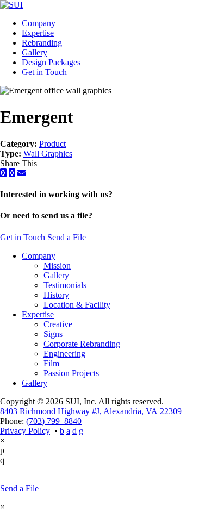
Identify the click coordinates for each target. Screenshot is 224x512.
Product (52, 143)
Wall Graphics (47, 153)
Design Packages (51, 62)
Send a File (66, 237)
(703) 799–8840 (54, 421)
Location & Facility (76, 304)
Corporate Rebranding (81, 343)
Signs (53, 334)
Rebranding (42, 42)
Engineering (64, 353)
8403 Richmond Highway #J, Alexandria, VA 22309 (91, 411)
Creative (57, 324)
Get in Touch (44, 72)
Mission (57, 265)
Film (51, 363)
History (56, 294)
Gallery (34, 52)
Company (38, 23)
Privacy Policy (25, 430)
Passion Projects (71, 373)
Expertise (38, 33)
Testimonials (64, 285)
